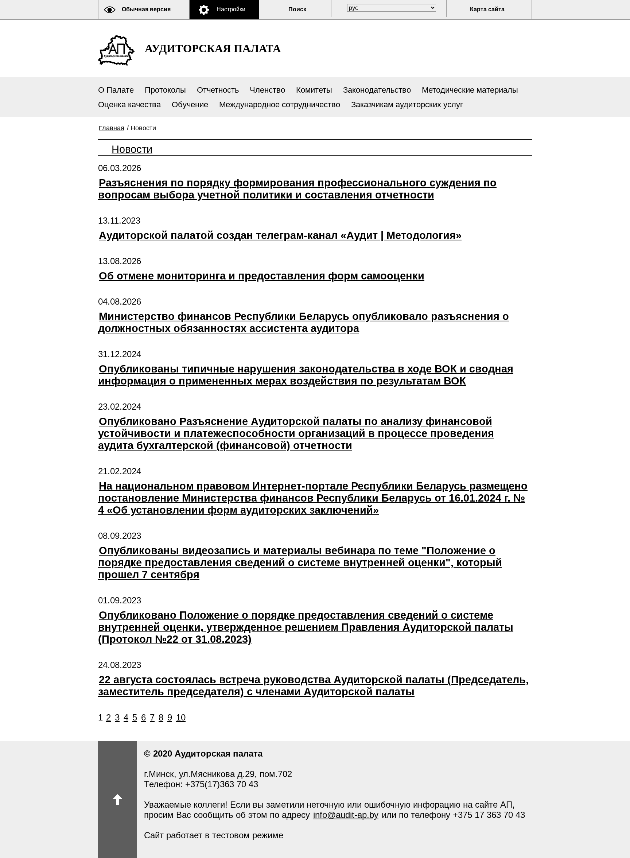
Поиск (297, 9)
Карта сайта (487, 9)
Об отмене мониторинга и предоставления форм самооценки (261, 276)
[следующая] (187, 717)
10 (181, 717)
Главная (111, 128)
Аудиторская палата (213, 48)
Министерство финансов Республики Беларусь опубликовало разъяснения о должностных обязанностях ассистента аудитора (303, 322)
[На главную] (116, 50)
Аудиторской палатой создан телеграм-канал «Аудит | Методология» (280, 235)
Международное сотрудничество (279, 104)
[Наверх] (117, 799)
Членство (267, 89)
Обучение (190, 104)
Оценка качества (129, 104)
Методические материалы (470, 89)
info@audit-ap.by (345, 815)
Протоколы (165, 89)
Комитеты (314, 89)
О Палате (116, 89)
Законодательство (377, 89)
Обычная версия (146, 9)
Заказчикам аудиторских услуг (407, 104)
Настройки (231, 9)
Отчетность (218, 89)
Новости (132, 149)
